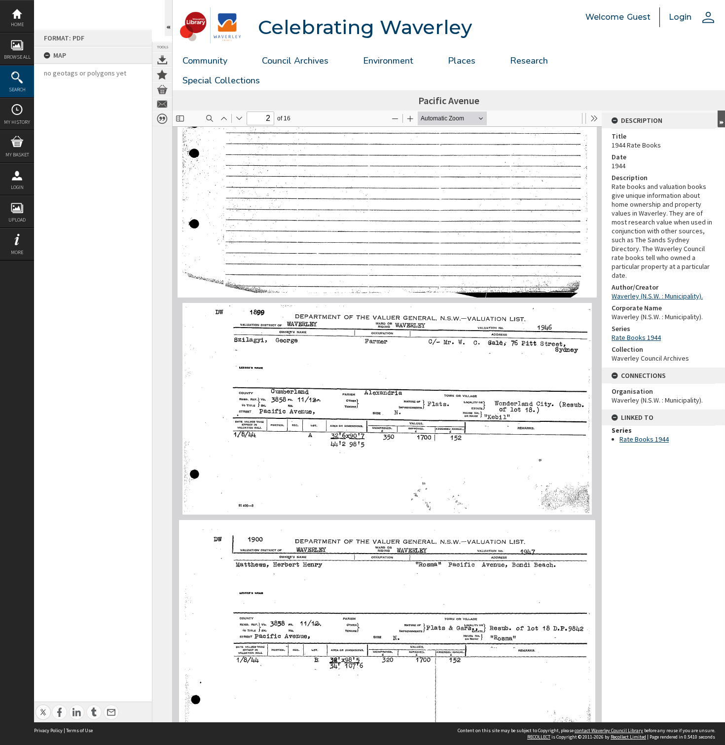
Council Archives (295, 61)
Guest (639, 17)
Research (529, 61)
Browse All (17, 57)
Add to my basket (162, 89)
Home (17, 24)
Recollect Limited (628, 737)
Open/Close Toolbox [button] (168, 18)
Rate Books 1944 (636, 337)
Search (17, 89)
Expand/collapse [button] (721, 119)
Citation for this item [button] (162, 119)
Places (461, 61)
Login (17, 187)
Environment (388, 61)
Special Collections (221, 80)
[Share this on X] (43, 707)
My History (17, 122)
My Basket (17, 154)
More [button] (17, 252)
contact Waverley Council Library (609, 730)
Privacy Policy (48, 730)
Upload (17, 220)
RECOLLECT (538, 737)
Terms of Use (79, 730)
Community (204, 61)
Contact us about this (162, 104)
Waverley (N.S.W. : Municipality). (657, 296)
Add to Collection (162, 74)
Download (162, 59)
